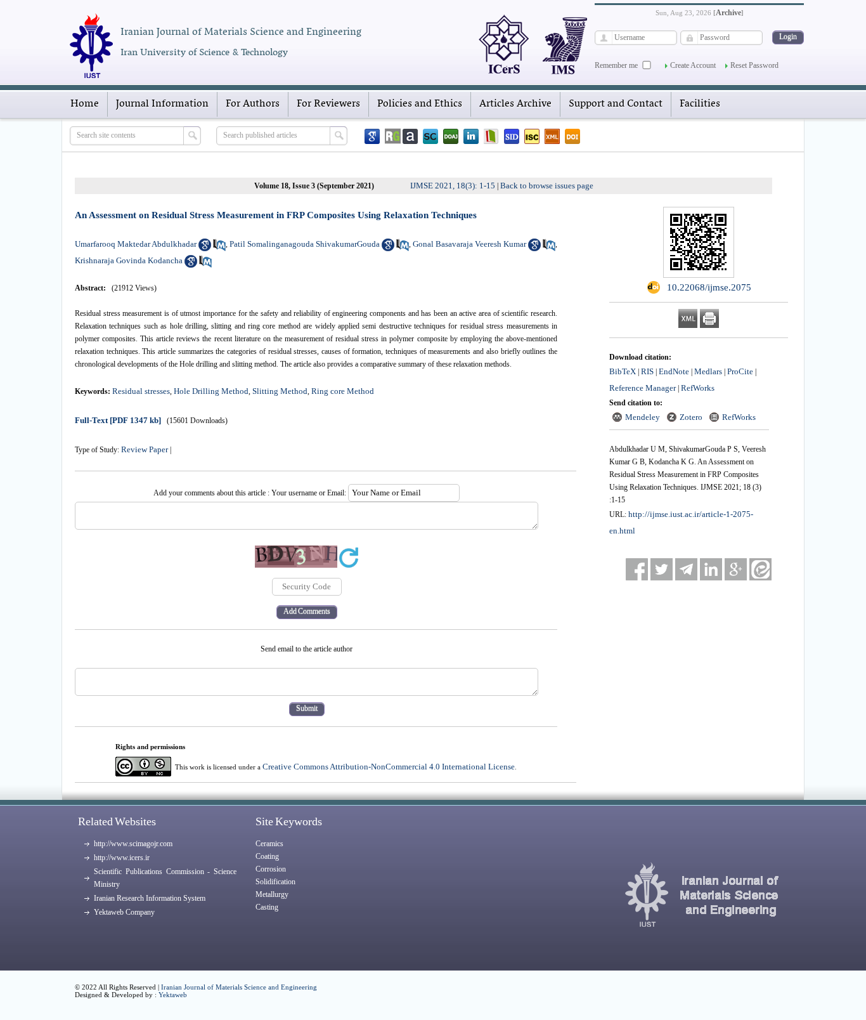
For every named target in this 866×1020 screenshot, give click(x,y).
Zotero (691, 417)
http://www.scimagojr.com (133, 843)
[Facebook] (637, 569)
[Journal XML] (552, 136)
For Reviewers (328, 104)
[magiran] (491, 136)
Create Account (693, 65)
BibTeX (622, 371)
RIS (647, 371)
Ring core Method (342, 391)
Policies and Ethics (419, 104)
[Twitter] (661, 569)
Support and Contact (615, 104)
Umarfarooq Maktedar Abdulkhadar (136, 244)
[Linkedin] (471, 136)
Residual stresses (141, 391)
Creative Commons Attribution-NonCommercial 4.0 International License (388, 766)
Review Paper (144, 449)
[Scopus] (430, 136)
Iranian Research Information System (149, 898)
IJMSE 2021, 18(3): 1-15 (452, 185)
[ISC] (532, 136)
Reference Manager (642, 388)
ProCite (740, 371)
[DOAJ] (450, 136)
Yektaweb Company (124, 912)
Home (84, 104)
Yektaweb (172, 994)
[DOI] (572, 136)
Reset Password (754, 65)
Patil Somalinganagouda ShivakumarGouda (304, 244)
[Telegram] (686, 569)
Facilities (700, 104)
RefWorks (697, 388)
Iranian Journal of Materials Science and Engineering (239, 987)
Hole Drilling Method (211, 391)
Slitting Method (279, 391)
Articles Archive (515, 104)
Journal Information (162, 104)
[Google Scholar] (372, 136)
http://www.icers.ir (122, 857)
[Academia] (410, 136)
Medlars (708, 371)
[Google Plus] (736, 569)
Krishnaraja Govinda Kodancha (129, 260)
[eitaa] (760, 569)
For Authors (253, 104)
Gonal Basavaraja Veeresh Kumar (469, 244)
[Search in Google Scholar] (204, 248)
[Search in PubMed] (219, 248)
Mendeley (642, 417)
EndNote (674, 371)
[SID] (511, 136)
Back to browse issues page (546, 185)
